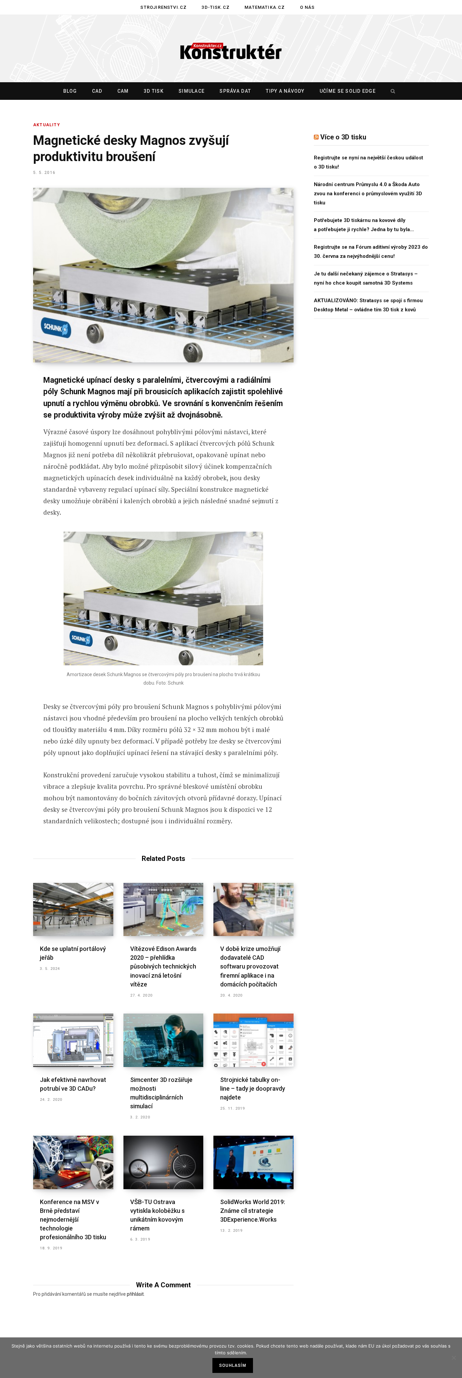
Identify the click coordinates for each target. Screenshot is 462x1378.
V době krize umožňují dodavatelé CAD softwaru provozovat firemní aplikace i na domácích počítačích (250, 966)
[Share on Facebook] (15, 400)
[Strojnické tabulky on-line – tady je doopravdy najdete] (253, 1040)
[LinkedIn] (15, 453)
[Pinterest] (15, 435)
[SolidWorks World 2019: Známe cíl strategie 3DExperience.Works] (253, 1162)
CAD (97, 91)
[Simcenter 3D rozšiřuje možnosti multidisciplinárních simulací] (163, 1040)
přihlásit (135, 1294)
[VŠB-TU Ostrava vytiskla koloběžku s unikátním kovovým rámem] (163, 1162)
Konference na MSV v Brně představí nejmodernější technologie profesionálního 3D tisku (73, 1219)
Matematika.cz (265, 7)
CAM (123, 91)
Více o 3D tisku (343, 137)
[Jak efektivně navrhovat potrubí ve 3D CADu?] (73, 1040)
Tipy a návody (285, 91)
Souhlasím (232, 1365)
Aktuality (46, 125)
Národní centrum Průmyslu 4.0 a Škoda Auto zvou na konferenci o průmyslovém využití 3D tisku (368, 193)
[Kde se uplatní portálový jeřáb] (73, 909)
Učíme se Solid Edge (348, 91)
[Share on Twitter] (15, 417)
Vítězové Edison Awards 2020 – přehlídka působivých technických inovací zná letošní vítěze (163, 966)
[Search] (391, 91)
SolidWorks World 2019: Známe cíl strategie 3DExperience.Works (252, 1210)
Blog (70, 91)
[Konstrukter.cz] (231, 49)
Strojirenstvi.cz (163, 7)
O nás (307, 7)
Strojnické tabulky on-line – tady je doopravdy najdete (252, 1088)
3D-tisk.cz (216, 7)
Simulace (192, 91)
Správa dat (235, 91)
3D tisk (154, 91)
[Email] (15, 471)
